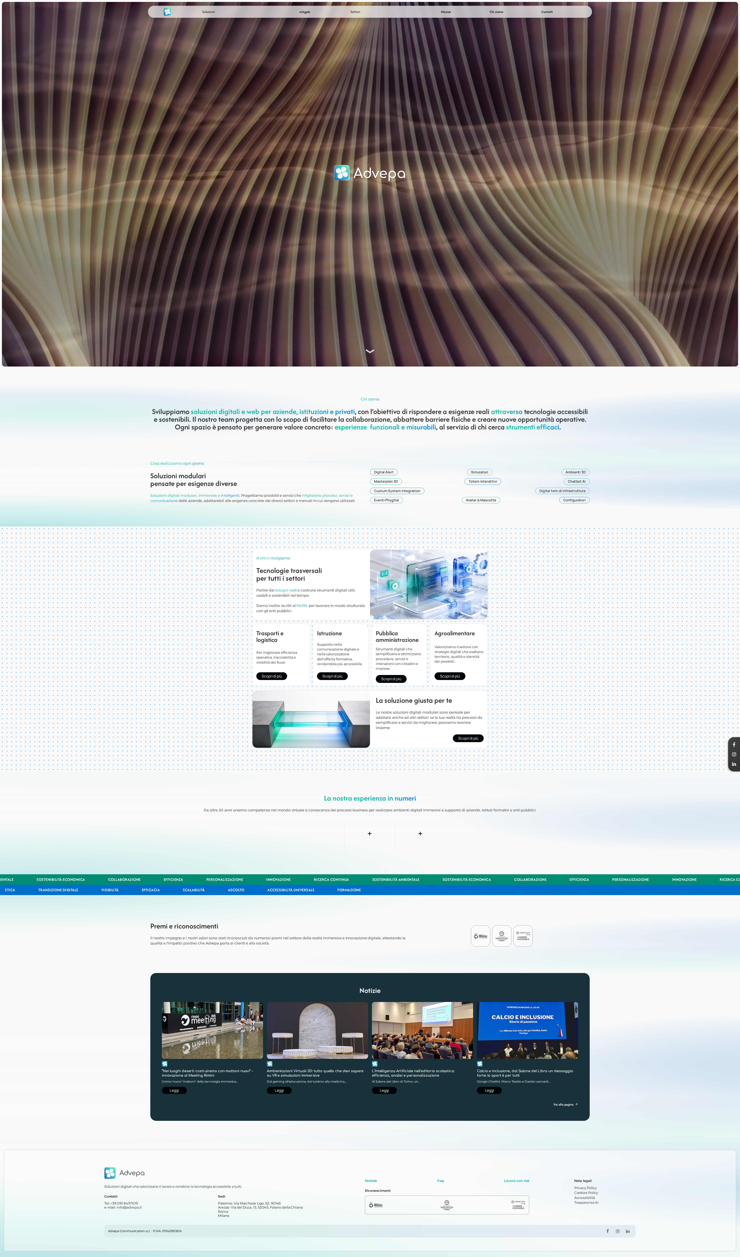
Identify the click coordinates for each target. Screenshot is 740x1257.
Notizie (371, 1181)
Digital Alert (384, 472)
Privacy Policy (585, 1188)
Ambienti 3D (576, 472)
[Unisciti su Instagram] (617, 1231)
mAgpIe (304, 11)
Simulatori (479, 472)
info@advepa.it (129, 1207)
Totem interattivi (483, 481)
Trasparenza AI (586, 1202)
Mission (446, 11)
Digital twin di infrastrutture (562, 490)
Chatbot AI (577, 481)
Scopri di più (272, 676)
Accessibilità (584, 1198)
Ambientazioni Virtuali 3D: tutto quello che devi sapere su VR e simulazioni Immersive (315, 1073)
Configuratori (574, 500)
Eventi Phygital (386, 500)
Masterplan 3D (386, 481)
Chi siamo (496, 11)
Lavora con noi (516, 1181)
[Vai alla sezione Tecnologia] (370, 350)
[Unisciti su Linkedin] (627, 1231)
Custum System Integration (397, 490)
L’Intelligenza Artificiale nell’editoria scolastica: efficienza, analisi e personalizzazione (413, 1073)
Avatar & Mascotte (481, 500)
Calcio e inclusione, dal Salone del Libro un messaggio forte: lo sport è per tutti (525, 1073)
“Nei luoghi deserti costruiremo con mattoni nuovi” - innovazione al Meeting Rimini (207, 1073)
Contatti (547, 11)
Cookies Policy (586, 1193)
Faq (440, 1181)
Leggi (174, 1090)
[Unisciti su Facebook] (607, 1231)
